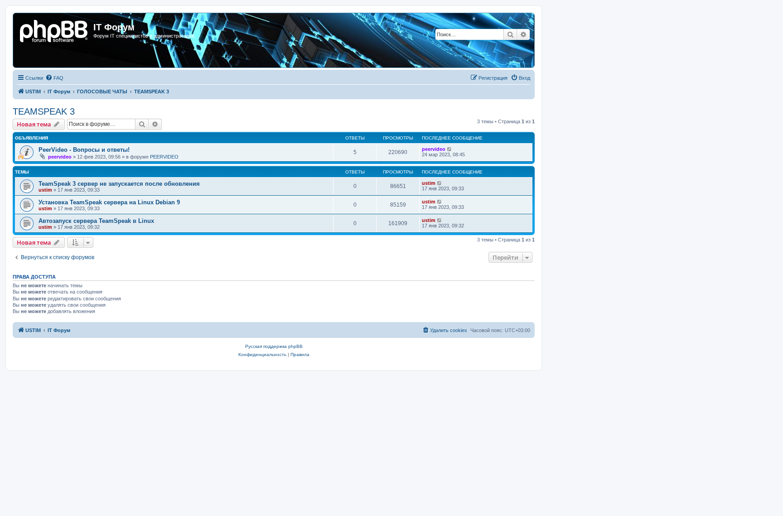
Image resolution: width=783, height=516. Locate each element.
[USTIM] (54, 29)
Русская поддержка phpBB (274, 346)
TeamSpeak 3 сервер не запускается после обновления (119, 183)
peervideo (60, 156)
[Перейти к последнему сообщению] (450, 149)
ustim (45, 190)
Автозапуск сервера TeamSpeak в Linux (96, 220)
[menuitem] (54, 77)
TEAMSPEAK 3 (44, 111)
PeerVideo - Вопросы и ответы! (84, 149)
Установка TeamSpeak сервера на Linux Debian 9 (109, 202)
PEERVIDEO (164, 156)
